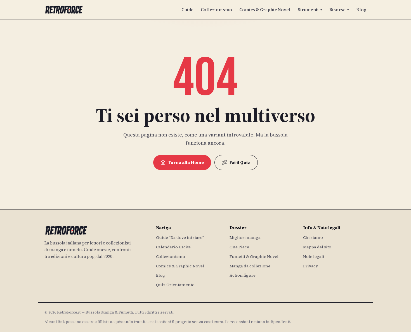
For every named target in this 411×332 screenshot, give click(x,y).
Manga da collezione (250, 266)
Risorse (339, 10)
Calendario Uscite (173, 247)
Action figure (243, 275)
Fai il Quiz (239, 162)
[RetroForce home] (63, 10)
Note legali (313, 256)
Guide (187, 10)
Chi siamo (313, 237)
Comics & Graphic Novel (264, 10)
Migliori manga (245, 237)
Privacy (310, 266)
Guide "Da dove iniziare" (180, 237)
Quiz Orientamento (175, 285)
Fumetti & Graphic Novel (254, 256)
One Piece (239, 247)
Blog (361, 10)
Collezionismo (216, 10)
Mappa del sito (317, 247)
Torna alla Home (186, 162)
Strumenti (310, 10)
